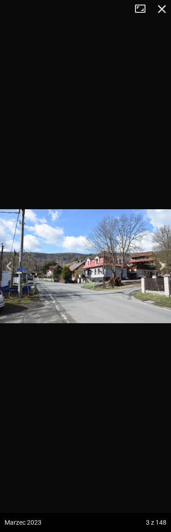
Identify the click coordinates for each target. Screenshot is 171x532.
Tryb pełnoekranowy (144, 9)
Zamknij (162, 9)
